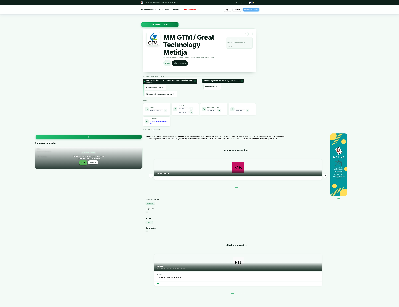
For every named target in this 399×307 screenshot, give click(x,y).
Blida (168, 63)
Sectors (176, 10)
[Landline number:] (219, 110)
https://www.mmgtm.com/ (159, 122)
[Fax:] (247, 110)
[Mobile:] (191, 108)
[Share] (250, 34)
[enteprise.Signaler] (246, 34)
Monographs (164, 10)
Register (237, 9)
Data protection (190, 10)
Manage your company (160, 24)
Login (227, 9)
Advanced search (148, 10)
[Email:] (165, 110)
